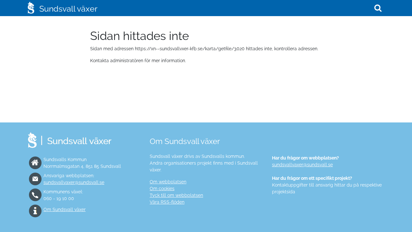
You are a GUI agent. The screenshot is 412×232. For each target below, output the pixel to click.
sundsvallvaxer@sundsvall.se (73, 182)
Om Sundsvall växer (64, 209)
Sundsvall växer (68, 9)
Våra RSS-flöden (167, 202)
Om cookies (162, 188)
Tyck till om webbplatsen (176, 195)
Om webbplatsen (168, 181)
